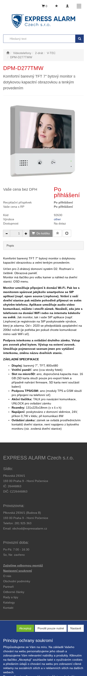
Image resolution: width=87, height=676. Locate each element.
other (57, 219)
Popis (10, 245)
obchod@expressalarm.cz (29, 528)
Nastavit (75, 628)
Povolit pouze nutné (51, 628)
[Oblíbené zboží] (56, 6)
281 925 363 (23, 523)
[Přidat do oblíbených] (57, 233)
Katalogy (9, 602)
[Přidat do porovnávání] (67, 233)
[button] (10, 597)
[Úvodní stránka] (7, 53)
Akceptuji (25, 628)
